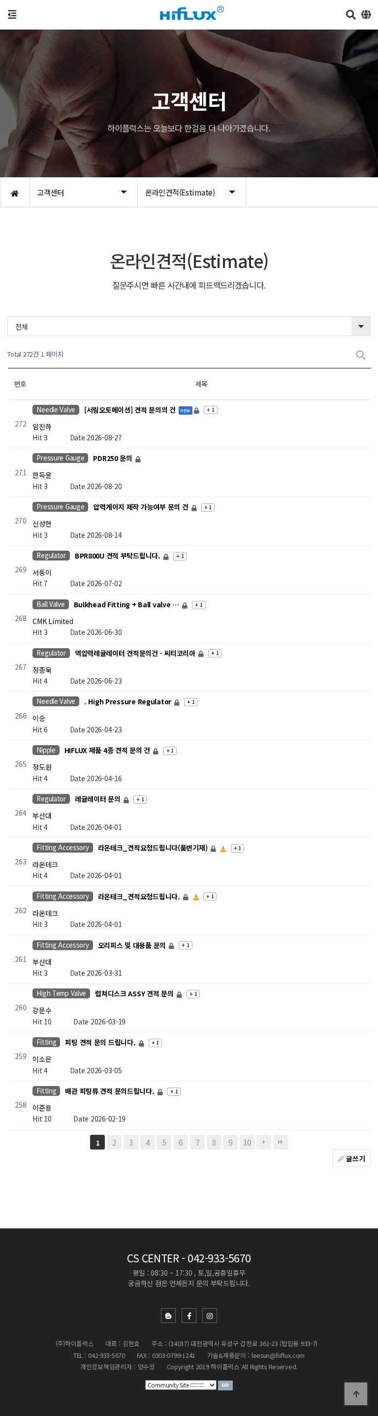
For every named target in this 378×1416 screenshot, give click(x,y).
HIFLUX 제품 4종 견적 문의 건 (108, 751)
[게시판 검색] (361, 354)
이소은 (41, 1059)
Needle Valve (55, 409)
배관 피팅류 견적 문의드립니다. (110, 1091)
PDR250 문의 (113, 458)
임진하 (41, 426)
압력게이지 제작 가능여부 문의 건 (141, 507)
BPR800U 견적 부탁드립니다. (118, 555)
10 (247, 1142)
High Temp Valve (61, 993)
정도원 (41, 767)
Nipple (45, 750)
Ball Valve (50, 604)
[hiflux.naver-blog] (168, 1315)
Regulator (50, 555)
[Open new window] (225, 1384)
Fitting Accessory (62, 847)
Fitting (46, 1042)
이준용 (41, 1108)
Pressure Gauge (60, 457)
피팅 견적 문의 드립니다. (101, 1043)
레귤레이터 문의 (98, 799)
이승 (38, 718)
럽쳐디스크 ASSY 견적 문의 (135, 994)
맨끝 (280, 1142)
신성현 (41, 523)
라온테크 (45, 864)
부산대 (41, 816)
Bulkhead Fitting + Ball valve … (127, 604)
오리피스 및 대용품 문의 (133, 945)
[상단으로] (356, 1394)
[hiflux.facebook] (189, 1315)
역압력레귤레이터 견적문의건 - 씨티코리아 (136, 653)
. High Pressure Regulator (128, 702)
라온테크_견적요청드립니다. (140, 896)
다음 (263, 1142)
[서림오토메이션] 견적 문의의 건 (131, 410)
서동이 (41, 572)
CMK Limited (52, 621)
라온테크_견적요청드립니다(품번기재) (153, 848)
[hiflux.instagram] (209, 1315)
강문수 (41, 1010)
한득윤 (41, 475)
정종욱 (41, 670)
